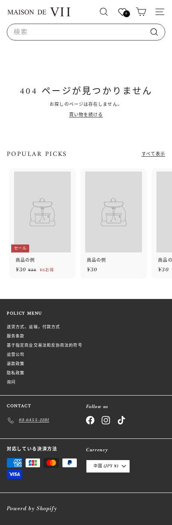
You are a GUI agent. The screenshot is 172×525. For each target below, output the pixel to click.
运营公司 (15, 354)
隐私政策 (15, 373)
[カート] (141, 12)
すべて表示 (154, 154)
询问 (11, 382)
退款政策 (15, 363)
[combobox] (86, 32)
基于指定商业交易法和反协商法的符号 (44, 345)
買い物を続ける (86, 115)
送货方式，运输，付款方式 (33, 327)
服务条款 (15, 336)
